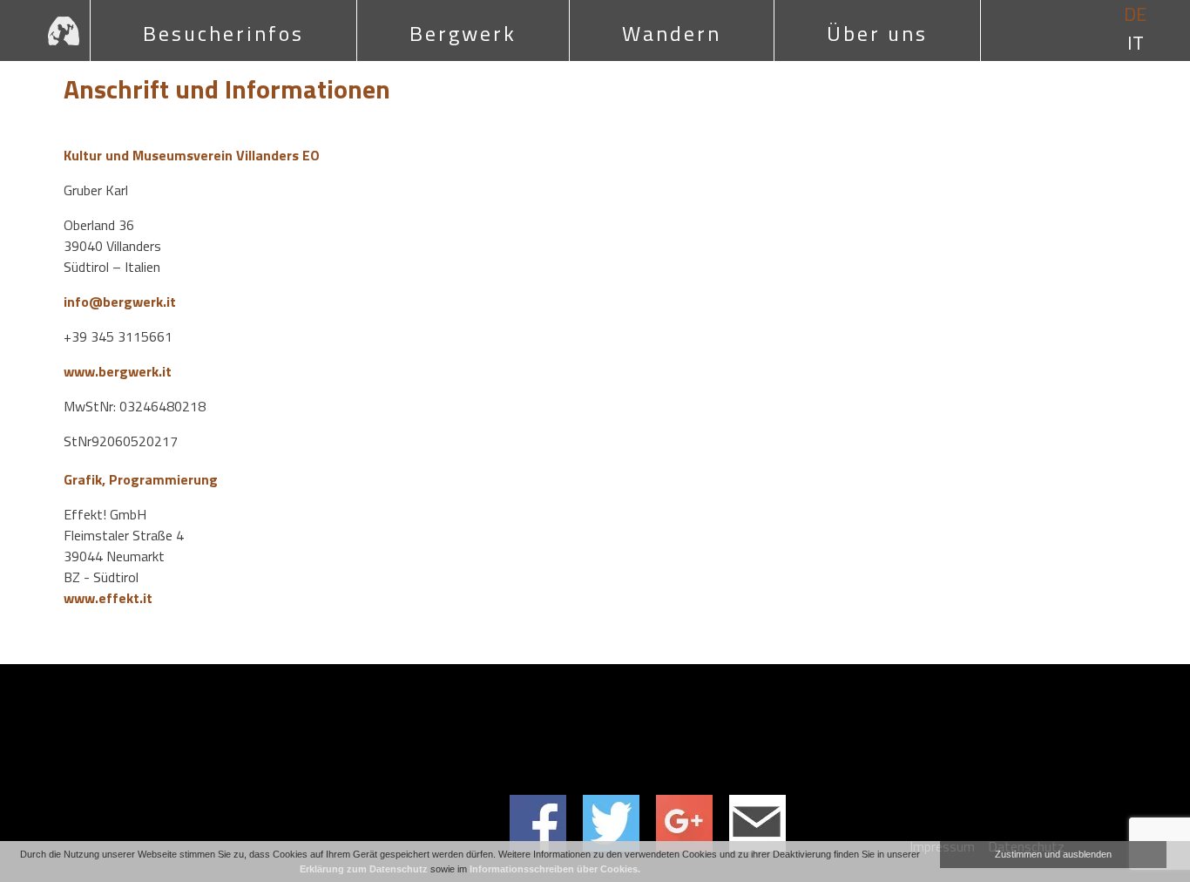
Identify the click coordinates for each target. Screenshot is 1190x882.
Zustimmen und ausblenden (1053, 854)
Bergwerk (463, 33)
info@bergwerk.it (120, 301)
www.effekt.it (108, 597)
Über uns (877, 33)
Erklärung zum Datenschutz (364, 869)
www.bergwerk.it (118, 371)
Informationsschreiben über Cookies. (555, 869)
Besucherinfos (223, 33)
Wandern (671, 33)
